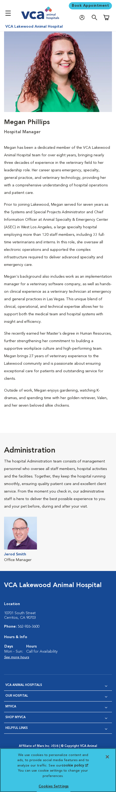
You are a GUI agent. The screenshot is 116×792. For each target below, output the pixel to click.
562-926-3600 (28, 626)
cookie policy (75, 765)
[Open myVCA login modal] (83, 17)
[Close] (107, 757)
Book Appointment (90, 6)
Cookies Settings (54, 786)
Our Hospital (16, 696)
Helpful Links (16, 728)
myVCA (10, 706)
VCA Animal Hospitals (23, 685)
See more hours (16, 657)
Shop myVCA (15, 717)
